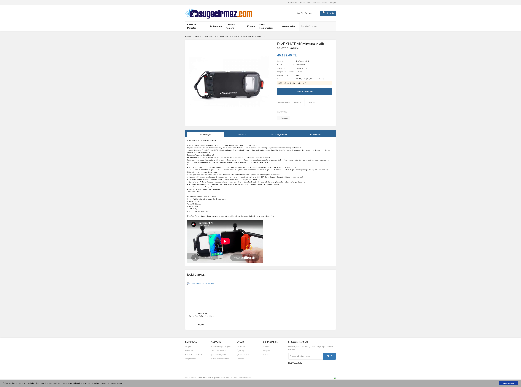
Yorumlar (242, 134)
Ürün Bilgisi (205, 134)
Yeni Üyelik (241, 346)
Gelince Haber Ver (304, 91)
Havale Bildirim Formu (194, 354)
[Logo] (218, 13)
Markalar (316, 2)
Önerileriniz (315, 134)
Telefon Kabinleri (302, 61)
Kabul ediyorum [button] (508, 383)
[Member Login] (294, 13)
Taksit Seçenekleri (278, 134)
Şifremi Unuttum (243, 354)
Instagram (267, 351)
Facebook (266, 346)
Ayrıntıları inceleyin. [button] (114, 383)
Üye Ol (299, 13)
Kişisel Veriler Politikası (220, 359)
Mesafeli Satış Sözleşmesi (221, 346)
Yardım (325, 2)
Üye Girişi (240, 351)
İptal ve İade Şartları (219, 354)
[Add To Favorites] (284, 102)
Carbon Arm (300, 65)
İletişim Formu (190, 359)
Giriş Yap (308, 13)
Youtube (266, 354)
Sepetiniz (240, 359)
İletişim (333, 2)
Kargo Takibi (190, 351)
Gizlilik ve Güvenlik (218, 351)
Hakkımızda (292, 2)
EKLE (329, 356)
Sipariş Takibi (305, 2)
